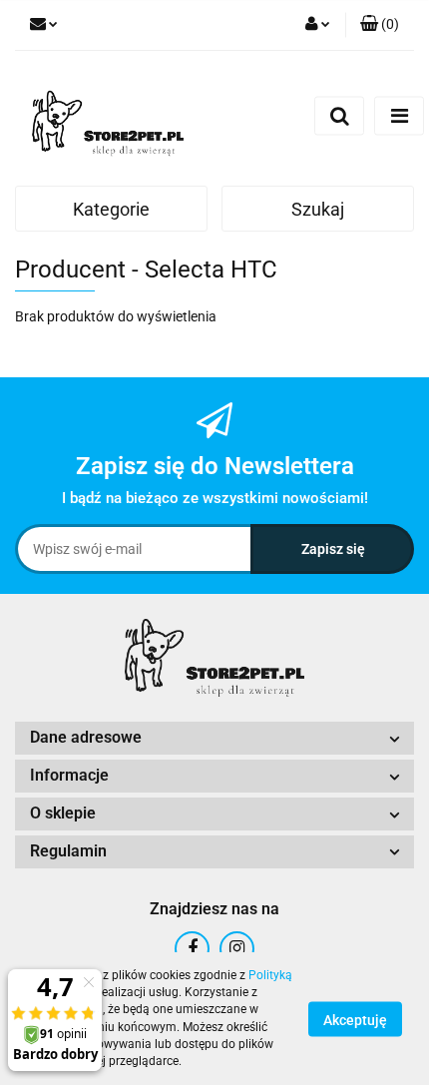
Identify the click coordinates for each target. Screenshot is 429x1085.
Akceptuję (355, 1019)
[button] (379, 25)
